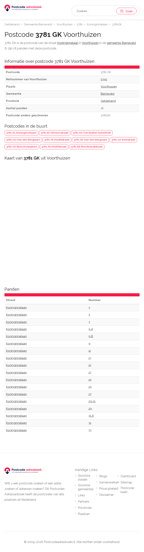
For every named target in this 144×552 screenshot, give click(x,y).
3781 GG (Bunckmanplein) (21, 146)
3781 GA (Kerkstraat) (123, 139)
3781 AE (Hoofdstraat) (56, 139)
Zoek (128, 11)
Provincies (85, 508)
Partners (83, 501)
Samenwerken (109, 482)
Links (81, 495)
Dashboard (128, 476)
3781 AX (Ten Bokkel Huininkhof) (92, 132)
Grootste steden (84, 477)
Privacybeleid (108, 488)
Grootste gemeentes (86, 487)
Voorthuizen (64, 24)
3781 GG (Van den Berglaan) (23, 139)
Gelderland (12, 24)
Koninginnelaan (97, 24)
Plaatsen (84, 514)
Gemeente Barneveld (38, 24)
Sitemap (126, 482)
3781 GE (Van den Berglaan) (90, 139)
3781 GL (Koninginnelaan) (21, 132)
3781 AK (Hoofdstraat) (54, 146)
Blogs (103, 476)
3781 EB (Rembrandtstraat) (87, 146)
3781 (80, 24)
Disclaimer (106, 495)
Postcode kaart (127, 490)
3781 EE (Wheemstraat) (54, 132)
